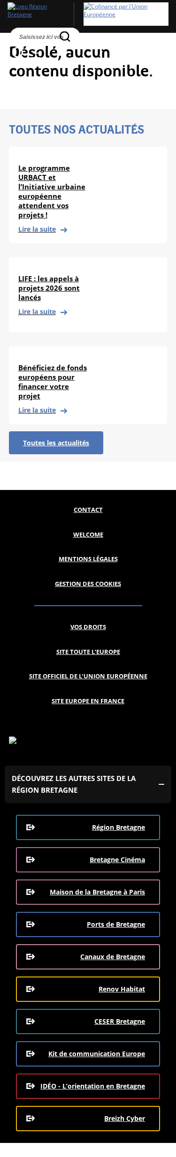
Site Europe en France (88, 701)
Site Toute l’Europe (88, 651)
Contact (88, 509)
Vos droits (88, 627)
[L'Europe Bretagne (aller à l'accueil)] (88, 14)
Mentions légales (88, 559)
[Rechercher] (65, 36)
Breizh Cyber (124, 1118)
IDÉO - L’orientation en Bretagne (92, 1086)
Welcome (88, 534)
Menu (35, 53)
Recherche (18, 53)
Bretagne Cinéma (117, 859)
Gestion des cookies (88, 583)
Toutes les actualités (56, 442)
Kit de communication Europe (96, 1053)
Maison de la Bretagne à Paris (97, 891)
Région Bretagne (118, 827)
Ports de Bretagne (116, 924)
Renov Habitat (122, 988)
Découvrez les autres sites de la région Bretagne (74, 784)
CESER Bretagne (119, 1021)
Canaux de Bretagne (112, 956)
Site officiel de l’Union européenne (88, 676)
